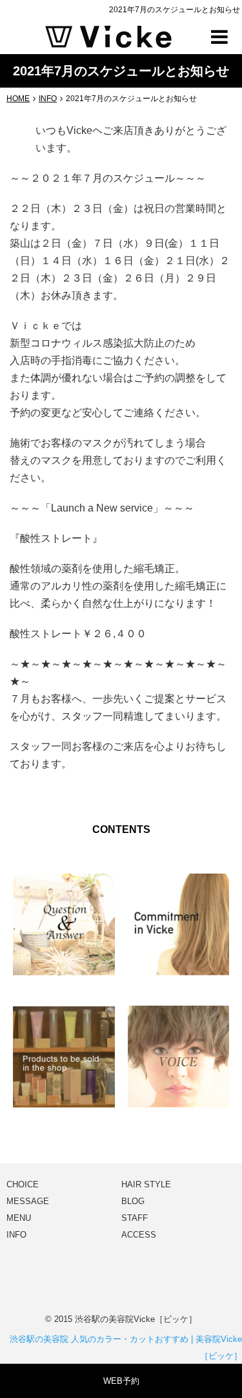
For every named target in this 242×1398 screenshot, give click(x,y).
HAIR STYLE (146, 1184)
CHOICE (22, 1184)
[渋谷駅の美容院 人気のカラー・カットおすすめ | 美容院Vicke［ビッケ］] (108, 36)
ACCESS (138, 1235)
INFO (16, 1235)
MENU (18, 1218)
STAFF (134, 1218)
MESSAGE (27, 1201)
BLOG (133, 1201)
